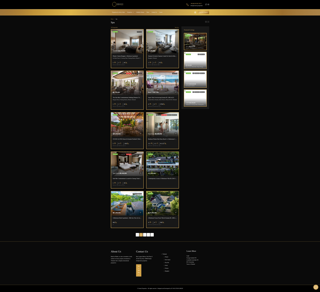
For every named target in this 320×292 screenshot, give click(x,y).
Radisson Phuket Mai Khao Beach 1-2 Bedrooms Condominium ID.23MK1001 (169, 139)
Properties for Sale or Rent (118, 12)
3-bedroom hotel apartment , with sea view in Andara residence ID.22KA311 (134, 218)
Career (160, 12)
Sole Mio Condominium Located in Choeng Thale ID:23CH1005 (130, 178)
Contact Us (154, 12)
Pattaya (166, 268)
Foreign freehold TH (191, 258)
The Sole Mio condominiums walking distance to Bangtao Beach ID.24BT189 (134, 97)
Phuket (166, 257)
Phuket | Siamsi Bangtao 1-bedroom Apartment (125, 56)
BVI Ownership (190, 262)
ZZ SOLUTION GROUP (177, 288)
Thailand (164, 254)
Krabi (166, 265)
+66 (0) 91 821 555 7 (196, 3)
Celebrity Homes (140, 12)
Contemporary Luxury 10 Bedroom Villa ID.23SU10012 (163, 178)
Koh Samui (167, 259)
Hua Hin (167, 262)
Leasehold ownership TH (192, 260)
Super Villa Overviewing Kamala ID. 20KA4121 (161, 97)
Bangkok (167, 271)
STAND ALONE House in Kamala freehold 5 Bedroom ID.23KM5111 (132, 139)
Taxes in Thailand (190, 264)
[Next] (152, 234)
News (148, 12)
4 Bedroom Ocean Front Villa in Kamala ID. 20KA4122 (163, 218)
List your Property (203, 12)
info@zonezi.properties (196, 5)
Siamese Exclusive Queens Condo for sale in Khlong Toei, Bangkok (166, 56)
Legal (187, 255)
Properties (129, 12)
